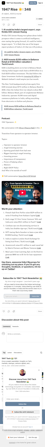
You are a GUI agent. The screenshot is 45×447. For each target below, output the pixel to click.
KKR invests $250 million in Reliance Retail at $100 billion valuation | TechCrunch (22, 107)
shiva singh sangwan (9, 17)
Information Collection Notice (26, 419)
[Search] (41, 352)
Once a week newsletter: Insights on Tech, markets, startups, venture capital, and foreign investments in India (17, 362)
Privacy (26, 430)
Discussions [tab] (18, 353)
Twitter (11, 269)
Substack (12, 443)
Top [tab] (4, 353)
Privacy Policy (22, 421)
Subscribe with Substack (24, 412)
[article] (22, 363)
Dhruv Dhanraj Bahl (27, 128)
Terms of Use (33, 417)
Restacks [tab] (15, 326)
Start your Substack (17, 437)
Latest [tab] (9, 353)
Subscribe (33, 3)
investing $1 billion (31, 76)
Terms (32, 430)
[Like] (4, 25)
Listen (40, 19)
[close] (39, 370)
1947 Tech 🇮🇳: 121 (9, 358)
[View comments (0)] (9, 25)
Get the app (33, 437)
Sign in (40, 3)
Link (38, 215)
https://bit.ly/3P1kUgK (27, 176)
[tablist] (11, 326)
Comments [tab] (6, 326)
